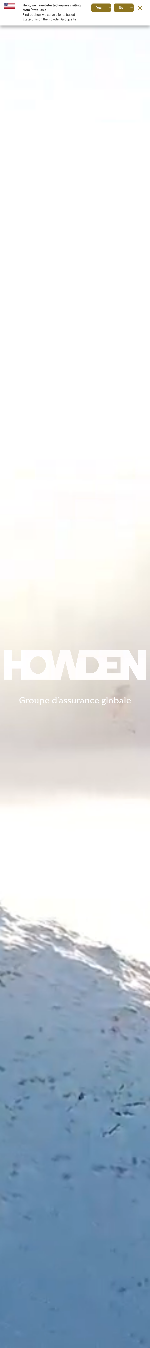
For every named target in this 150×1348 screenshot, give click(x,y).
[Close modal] (140, 7)
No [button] (121, 8)
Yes (99, 8)
